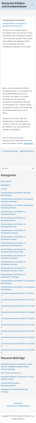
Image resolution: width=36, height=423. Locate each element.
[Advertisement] (18, 69)
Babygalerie (5, 185)
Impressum (18, 403)
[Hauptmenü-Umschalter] (32, 5)
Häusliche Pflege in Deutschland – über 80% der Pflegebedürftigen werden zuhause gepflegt (16, 366)
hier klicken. (28, 143)
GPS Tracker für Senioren (11, 373)
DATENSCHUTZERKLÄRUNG (18, 406)
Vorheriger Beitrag (9, 151)
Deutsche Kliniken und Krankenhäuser (14, 5)
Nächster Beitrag (27, 151)
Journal (4, 189)
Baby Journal (6, 181)
